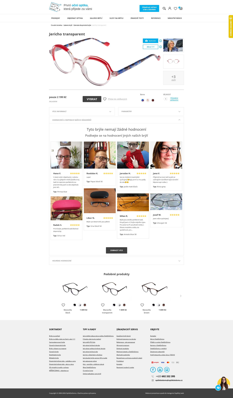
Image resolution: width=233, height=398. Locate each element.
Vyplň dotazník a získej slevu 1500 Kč (162, 355)
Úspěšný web (179, 393)
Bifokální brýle (54, 358)
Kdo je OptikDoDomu (157, 339)
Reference (156, 18)
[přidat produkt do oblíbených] (63, 305)
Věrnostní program (122, 345)
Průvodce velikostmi (174, 99)
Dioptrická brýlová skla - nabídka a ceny (62, 361)
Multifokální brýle (55, 355)
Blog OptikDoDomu (89, 367)
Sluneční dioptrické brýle (57, 345)
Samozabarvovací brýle (57, 342)
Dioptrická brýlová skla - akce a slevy (61, 364)
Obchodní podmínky (123, 355)
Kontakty (119, 364)
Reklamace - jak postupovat (125, 342)
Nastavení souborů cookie (125, 367)
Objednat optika (75, 18)
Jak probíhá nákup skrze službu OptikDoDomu (98, 336)
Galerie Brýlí (96, 18)
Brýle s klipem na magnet (57, 348)
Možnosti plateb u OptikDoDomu (127, 352)
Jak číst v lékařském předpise (92, 355)
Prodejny (55, 18)
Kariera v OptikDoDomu (158, 345)
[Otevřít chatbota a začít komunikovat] (223, 384)
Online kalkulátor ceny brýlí (92, 374)
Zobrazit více (116, 250)
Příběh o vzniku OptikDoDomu (160, 342)
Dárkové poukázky (122, 348)
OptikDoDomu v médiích (158, 348)
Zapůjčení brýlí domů (123, 336)
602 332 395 (165, 376)
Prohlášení (120, 361)
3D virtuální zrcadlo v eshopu (59, 367)
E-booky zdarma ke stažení (92, 339)
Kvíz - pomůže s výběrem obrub (93, 364)
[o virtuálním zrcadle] (160, 40)
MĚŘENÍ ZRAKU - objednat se (59, 371)
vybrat (92, 99)
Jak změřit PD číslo (89, 342)
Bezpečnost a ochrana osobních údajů (129, 358)
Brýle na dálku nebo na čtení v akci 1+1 (62, 339)
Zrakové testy (137, 18)
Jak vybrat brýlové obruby (91, 345)
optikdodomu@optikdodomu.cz (169, 380)
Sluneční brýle (54, 352)
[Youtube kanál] (160, 370)
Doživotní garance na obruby (126, 339)
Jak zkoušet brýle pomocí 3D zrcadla (95, 358)
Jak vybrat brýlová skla (90, 352)
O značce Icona (88, 371)
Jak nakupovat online (90, 361)
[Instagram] (167, 370)
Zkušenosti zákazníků (157, 352)
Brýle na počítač (54, 336)
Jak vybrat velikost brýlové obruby (94, 348)
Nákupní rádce (175, 18)
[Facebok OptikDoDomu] (153, 370)
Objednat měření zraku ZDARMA (149, 8)
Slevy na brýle (116, 18)
